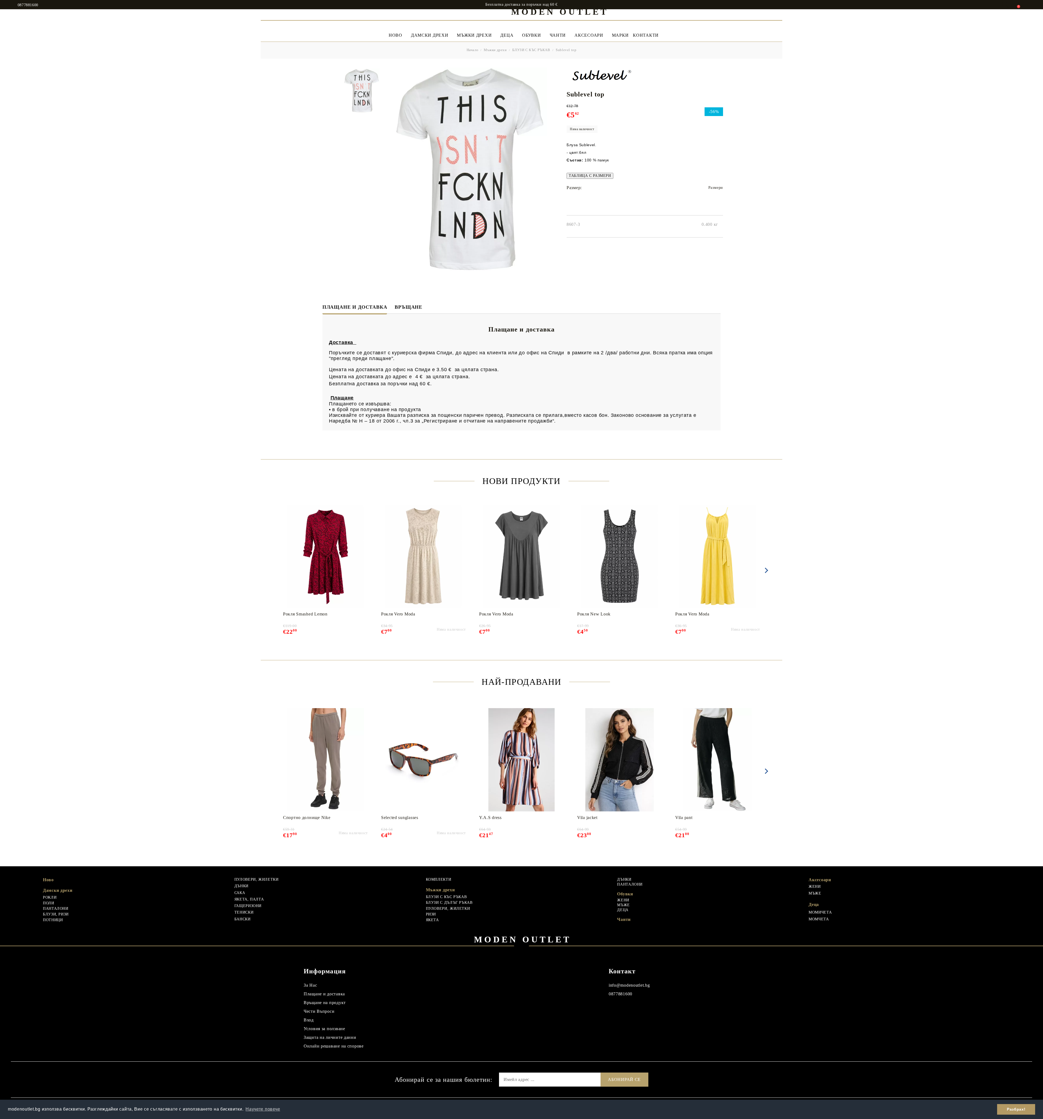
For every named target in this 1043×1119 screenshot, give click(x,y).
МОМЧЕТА (819, 919)
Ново (48, 879)
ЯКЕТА (432, 920)
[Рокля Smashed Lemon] (325, 556)
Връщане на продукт (325, 1002)
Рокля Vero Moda (398, 614)
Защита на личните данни (330, 1037)
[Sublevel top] (361, 90)
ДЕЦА (623, 910)
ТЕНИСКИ (243, 912)
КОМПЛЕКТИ (438, 879)
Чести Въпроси (319, 1011)
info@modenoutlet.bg (629, 985)
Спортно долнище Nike (306, 817)
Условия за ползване (324, 1028)
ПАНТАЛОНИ (55, 909)
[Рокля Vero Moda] (423, 556)
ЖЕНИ (623, 900)
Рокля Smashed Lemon (305, 614)
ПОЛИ (48, 903)
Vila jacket (587, 817)
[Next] (765, 570)
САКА (239, 893)
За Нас (310, 985)
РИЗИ (431, 914)
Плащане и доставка (354, 307)
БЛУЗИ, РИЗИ (56, 914)
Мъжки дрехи (474, 35)
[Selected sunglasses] (423, 759)
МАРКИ (620, 35)
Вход (309, 1020)
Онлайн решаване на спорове (334, 1046)
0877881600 (28, 5)
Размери (715, 188)
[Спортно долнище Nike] (325, 759)
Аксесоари (588, 35)
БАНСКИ (242, 919)
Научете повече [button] (263, 1109)
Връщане (408, 307)
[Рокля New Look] (619, 556)
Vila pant (683, 817)
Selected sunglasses (399, 817)
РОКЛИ (49, 897)
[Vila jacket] (619, 759)
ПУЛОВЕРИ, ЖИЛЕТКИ (256, 879)
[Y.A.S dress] (521, 759)
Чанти (558, 35)
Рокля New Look (594, 614)
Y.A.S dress (490, 817)
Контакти (646, 35)
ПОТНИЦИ (53, 920)
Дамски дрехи (429, 35)
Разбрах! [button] (1016, 1109)
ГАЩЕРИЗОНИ (248, 906)
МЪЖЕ (623, 905)
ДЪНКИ (241, 886)
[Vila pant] (717, 759)
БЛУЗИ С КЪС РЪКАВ (531, 50)
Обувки (531, 35)
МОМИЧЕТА (820, 912)
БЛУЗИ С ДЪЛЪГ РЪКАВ (449, 903)
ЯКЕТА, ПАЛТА (249, 899)
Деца (506, 35)
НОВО (395, 35)
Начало (473, 50)
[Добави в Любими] (366, 508)
